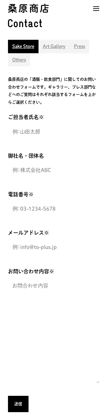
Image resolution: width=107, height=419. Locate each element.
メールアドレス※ (28, 232)
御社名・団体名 (26, 155)
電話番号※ (21, 194)
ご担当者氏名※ (26, 117)
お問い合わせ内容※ (31, 271)
